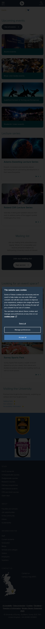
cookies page (9, 316)
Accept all (22, 337)
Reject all (22, 323)
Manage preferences (22, 330)
